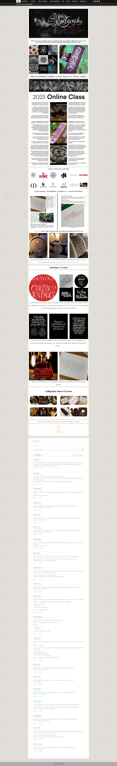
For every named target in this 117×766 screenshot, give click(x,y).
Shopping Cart (83, 1)
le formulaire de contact (73, 421)
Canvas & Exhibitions (55, 1)
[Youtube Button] (97, 1)
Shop (63, 1)
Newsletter (75, 1)
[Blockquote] (40, 450)
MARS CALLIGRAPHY (24, 4)
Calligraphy (24, 1)
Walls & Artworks (42, 1)
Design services (67, 76)
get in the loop (83, 259)
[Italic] (36, 450)
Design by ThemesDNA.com (58, 764)
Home (18, 1)
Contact (68, 1)
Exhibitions (83, 76)
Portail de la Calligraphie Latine (67, 262)
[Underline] (38, 450)
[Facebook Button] (93, 1)
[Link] (42, 450)
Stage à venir (37, 231)
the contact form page (50, 259)
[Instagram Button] (95, 1)
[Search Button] (99, 1)
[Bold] (34, 450)
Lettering (33, 1)
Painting (76, 76)
